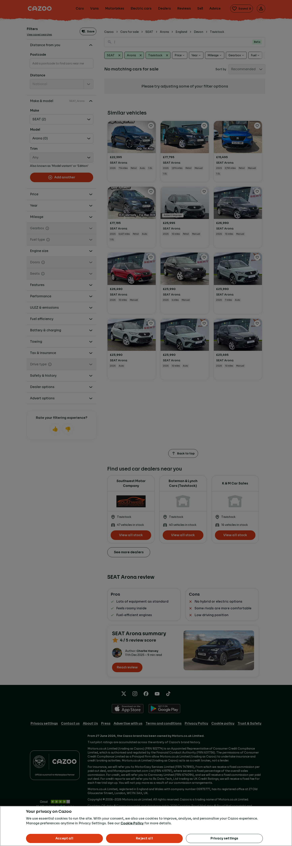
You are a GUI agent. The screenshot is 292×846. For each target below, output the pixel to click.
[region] (146, 826)
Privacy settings (224, 838)
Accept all (64, 838)
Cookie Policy (132, 823)
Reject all (144, 838)
